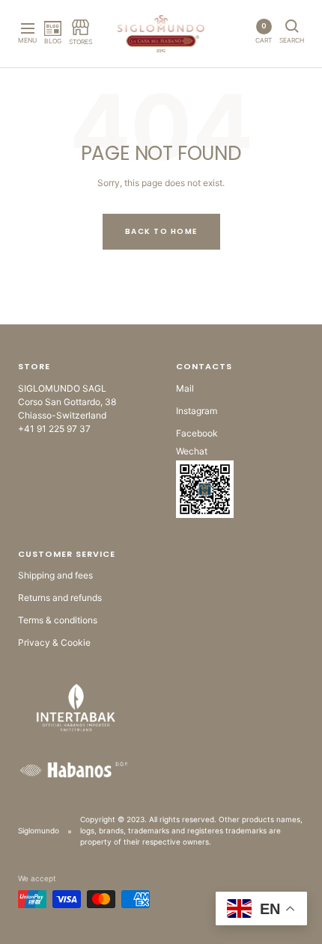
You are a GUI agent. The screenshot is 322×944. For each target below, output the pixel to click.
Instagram (196, 410)
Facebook (197, 433)
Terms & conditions (57, 620)
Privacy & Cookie (54, 642)
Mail (185, 388)
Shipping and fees (55, 575)
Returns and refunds (60, 597)
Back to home (161, 231)
